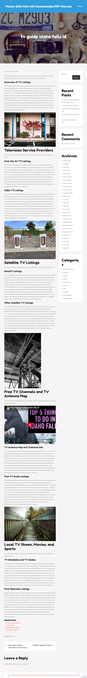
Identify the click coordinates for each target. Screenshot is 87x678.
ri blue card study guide (13, 623)
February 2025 (67, 215)
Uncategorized (67, 295)
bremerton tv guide (12, 630)
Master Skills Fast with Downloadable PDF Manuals (39, 6)
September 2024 (68, 232)
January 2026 (67, 180)
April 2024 (66, 248)
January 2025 (67, 219)
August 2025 (67, 196)
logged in (14, 664)
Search (64, 74)
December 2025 (67, 183)
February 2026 (67, 177)
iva (7, 71)
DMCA (80, 6)
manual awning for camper (70, 105)
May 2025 (66, 206)
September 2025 (68, 193)
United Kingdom (68, 298)
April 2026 (66, 170)
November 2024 (68, 225)
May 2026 (66, 167)
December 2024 (67, 222)
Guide (13, 636)
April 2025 (66, 209)
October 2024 (67, 228)
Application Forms (68, 269)
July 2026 (66, 164)
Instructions (66, 282)
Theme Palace (74, 675)
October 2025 (67, 190)
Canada (65, 275)
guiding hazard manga (12, 627)
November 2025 (68, 186)
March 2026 (66, 173)
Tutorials (65, 292)
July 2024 (66, 238)
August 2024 (67, 235)
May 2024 (66, 244)
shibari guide (10, 625)
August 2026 (67, 160)
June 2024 (66, 241)
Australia (65, 272)
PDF (64, 288)
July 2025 (66, 199)
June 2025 (66, 202)
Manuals (65, 285)
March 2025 (66, 212)
